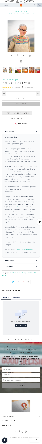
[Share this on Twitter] (13, 282)
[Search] (35, 5)
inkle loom (19, 207)
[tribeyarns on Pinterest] (26, 432)
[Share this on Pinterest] (23, 282)
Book (11, 273)
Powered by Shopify (26, 437)
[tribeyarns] (21, 5)
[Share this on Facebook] (18, 282)
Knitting (31, 273)
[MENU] (1, 5)
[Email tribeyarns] (15, 432)
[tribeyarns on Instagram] (22, 432)
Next (25, 11)
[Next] (38, 40)
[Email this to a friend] (28, 282)
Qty (3, 89)
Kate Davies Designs (10, 80)
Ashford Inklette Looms (24, 250)
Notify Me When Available (16, 113)
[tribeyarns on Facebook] (19, 432)
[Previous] (3, 40)
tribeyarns (17, 437)
